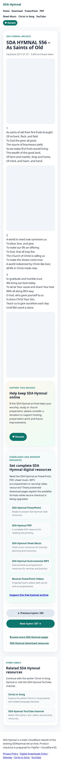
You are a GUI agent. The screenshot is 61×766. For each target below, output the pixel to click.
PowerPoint (31, 10)
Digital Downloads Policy (34, 753)
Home (6, 10)
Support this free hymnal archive (28, 595)
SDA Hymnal (12, 4)
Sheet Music (10, 16)
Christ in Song (26, 16)
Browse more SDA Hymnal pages (29, 637)
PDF (42, 10)
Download (17, 10)
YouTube (41, 16)
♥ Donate (10, 22)
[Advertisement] (30, 91)
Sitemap (7, 757)
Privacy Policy (10, 753)
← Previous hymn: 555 (31, 613)
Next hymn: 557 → (30, 623)
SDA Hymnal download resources (29, 643)
